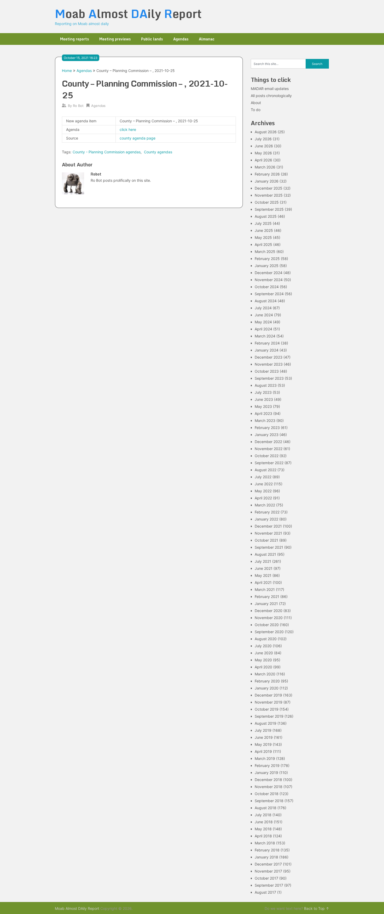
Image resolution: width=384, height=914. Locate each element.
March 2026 (265, 167)
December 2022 (268, 441)
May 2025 (263, 237)
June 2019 (264, 737)
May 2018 (263, 829)
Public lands (152, 39)
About (256, 102)
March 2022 (265, 505)
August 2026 (266, 132)
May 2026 (263, 153)
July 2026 (263, 139)
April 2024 (263, 329)
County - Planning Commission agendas (107, 152)
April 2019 (263, 751)
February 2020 (267, 681)
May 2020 (263, 660)
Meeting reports (74, 39)
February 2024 (267, 343)
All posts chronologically (271, 95)
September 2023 (269, 378)
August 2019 (265, 723)
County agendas (158, 152)
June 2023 (264, 399)
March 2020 (265, 674)
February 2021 (267, 596)
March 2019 (265, 758)
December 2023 (268, 357)
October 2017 (266, 878)
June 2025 (264, 230)
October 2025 (267, 202)
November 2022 (268, 448)
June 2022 (264, 484)
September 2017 (269, 885)
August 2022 (265, 470)
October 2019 (266, 709)
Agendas (180, 39)
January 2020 (266, 688)
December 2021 (268, 526)
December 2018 (268, 779)
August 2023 (266, 385)
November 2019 (268, 702)
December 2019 (268, 695)
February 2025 (267, 258)
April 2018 (263, 836)
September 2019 (269, 716)
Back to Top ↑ (316, 908)
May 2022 (263, 491)
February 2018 (267, 850)
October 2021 (266, 540)
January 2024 (266, 350)
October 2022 (266, 455)
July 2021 (263, 561)
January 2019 (266, 772)
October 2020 (267, 624)
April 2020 (263, 667)
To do (255, 109)
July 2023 (263, 392)
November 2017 (268, 871)
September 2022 (269, 463)
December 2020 (268, 610)
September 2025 (269, 209)
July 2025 (263, 223)
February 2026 (267, 174)
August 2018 (265, 808)
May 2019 (263, 744)
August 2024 (266, 301)
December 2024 (268, 272)
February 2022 (267, 512)
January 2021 (266, 603)
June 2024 (264, 315)
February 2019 (267, 765)
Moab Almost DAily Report (77, 908)
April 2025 (263, 244)
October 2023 (267, 371)
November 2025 (269, 195)
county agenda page (137, 138)
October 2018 (266, 793)
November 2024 (269, 279)
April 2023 (263, 413)
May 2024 (263, 322)
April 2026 (263, 160)
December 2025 (268, 188)
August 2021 (265, 554)
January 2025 (266, 265)
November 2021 (268, 533)
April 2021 (263, 582)
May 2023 (263, 406)
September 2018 (269, 800)
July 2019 (263, 730)
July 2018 (263, 815)
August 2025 (266, 216)
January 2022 (266, 519)
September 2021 (269, 547)
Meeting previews (115, 39)
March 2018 (265, 843)
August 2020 (266, 639)
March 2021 (265, 589)
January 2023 (266, 434)
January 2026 (266, 181)
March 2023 (265, 420)
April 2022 (263, 498)
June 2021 (263, 568)
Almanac (206, 39)
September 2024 (269, 294)
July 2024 (263, 308)
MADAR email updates (270, 88)
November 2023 (269, 364)
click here (128, 129)
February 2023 (267, 427)
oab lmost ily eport (128, 13)
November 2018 (268, 786)
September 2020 (269, 631)
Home (67, 70)
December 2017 (268, 864)
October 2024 (267, 287)
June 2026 (264, 146)
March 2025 (265, 251)
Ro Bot (78, 106)
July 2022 (263, 477)
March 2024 (265, 336)
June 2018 (264, 822)
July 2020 (263, 646)
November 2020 (269, 617)
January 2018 (266, 857)
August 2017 (265, 892)
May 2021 (263, 575)
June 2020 (264, 653)
